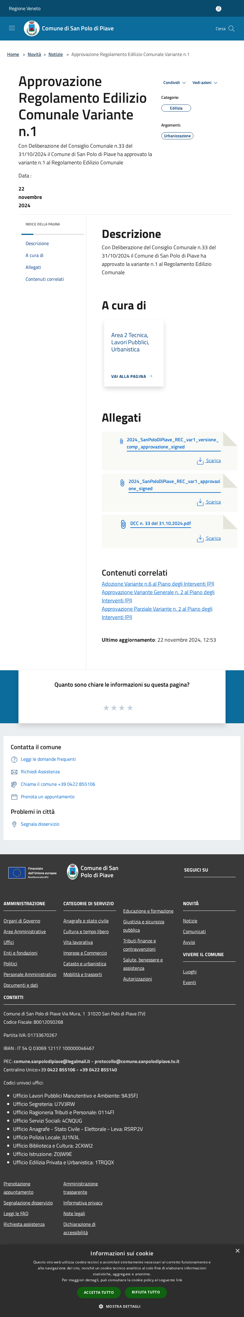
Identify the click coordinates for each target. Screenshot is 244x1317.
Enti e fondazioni (20, 952)
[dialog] (122, 1281)
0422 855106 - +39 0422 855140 (82, 1069)
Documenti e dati (21, 985)
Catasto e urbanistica (84, 963)
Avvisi (189, 942)
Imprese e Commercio (85, 952)
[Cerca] (231, 28)
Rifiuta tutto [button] (146, 1292)
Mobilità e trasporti (82, 974)
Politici (10, 963)
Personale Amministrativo (30, 974)
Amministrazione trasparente (80, 1188)
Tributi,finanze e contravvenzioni (139, 945)
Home (13, 54)
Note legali (74, 1213)
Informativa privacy (83, 1202)
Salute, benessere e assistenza (143, 964)
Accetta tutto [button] (99, 1292)
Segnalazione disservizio (28, 1202)
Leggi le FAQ (16, 1213)
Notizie (56, 54)
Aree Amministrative (25, 931)
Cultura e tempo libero (86, 931)
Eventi (189, 982)
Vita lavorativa (78, 942)
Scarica (213, 460)
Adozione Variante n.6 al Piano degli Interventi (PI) (158, 584)
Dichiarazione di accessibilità (79, 1228)
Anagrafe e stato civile (86, 920)
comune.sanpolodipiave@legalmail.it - (54, 1061)
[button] (121, 1306)
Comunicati (194, 931)
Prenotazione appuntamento (18, 1188)
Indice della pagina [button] (43, 224)
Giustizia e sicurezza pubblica (143, 925)
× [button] (237, 1251)
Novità (34, 54)
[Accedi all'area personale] (218, 9)
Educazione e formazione (148, 910)
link (179, 1279)
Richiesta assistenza (24, 1224)
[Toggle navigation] (11, 28)
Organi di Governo (22, 920)
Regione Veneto (24, 8)
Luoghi (190, 971)
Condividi (172, 82)
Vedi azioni (202, 82)
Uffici (9, 942)
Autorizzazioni (137, 978)
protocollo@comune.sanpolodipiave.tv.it (137, 1061)
